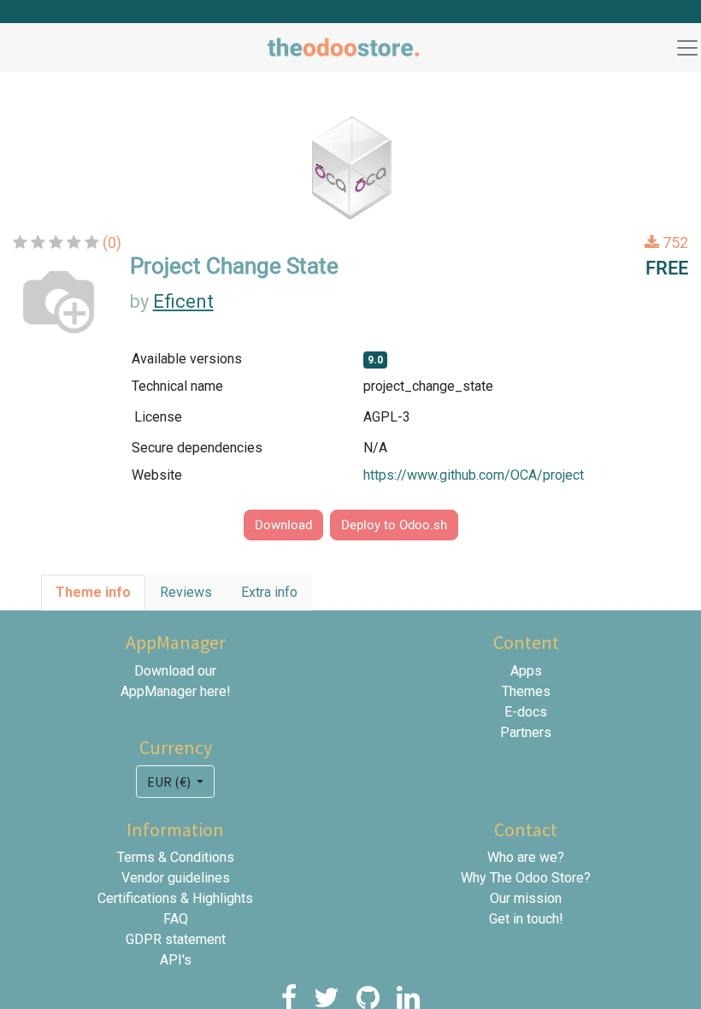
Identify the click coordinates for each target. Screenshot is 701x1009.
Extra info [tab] (269, 592)
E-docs (525, 712)
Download (283, 525)
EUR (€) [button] (170, 781)
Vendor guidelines (175, 878)
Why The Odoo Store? (526, 878)
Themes (526, 691)
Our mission (526, 898)
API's (175, 960)
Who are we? (525, 857)
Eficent (183, 301)
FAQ (175, 919)
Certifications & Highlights (175, 898)
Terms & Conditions (175, 857)
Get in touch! (526, 919)
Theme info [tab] (93, 592)
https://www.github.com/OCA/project (473, 475)
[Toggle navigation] (687, 48)
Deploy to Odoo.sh (394, 525)
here (213, 691)
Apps (526, 671)
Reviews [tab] (186, 592)
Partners (525, 732)
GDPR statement (176, 939)
